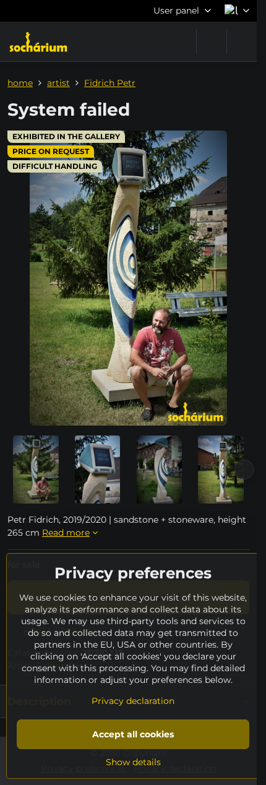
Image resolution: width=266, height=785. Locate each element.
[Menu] (242, 41)
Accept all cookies (133, 734)
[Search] (211, 41)
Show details (133, 762)
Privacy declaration (133, 700)
